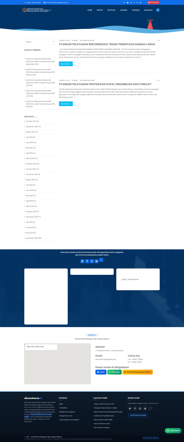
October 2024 (31, 121)
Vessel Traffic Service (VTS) (104, 404)
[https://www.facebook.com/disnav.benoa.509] (134, 2)
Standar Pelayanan (87, 40)
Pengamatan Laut (65, 416)
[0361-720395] (124, 2)
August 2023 (30, 180)
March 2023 (30, 206)
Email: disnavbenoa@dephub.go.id (57, 3)
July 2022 (29, 222)
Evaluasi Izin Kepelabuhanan (104, 416)
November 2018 (31, 238)
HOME (90, 10)
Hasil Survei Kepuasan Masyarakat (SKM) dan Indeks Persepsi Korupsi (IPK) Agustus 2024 (40, 72)
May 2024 (29, 148)
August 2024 (30, 132)
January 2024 (31, 169)
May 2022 (29, 233)
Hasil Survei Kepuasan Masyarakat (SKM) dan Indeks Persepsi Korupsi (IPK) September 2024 (40, 61)
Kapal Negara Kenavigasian (69, 420)
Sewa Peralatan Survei (102, 424)
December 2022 (32, 217)
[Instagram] (92, 261)
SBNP (61, 404)
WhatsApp (115, 372)
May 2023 (29, 196)
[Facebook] (87, 261)
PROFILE (100, 10)
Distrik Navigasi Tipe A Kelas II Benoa (48, 437)
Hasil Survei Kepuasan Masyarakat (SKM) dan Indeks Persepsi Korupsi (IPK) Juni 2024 (40, 93)
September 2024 (32, 127)
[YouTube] (96, 261)
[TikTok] (101, 260)
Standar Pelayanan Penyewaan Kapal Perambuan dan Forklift (105, 84)
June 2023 (30, 190)
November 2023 (32, 174)
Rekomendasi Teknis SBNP (103, 420)
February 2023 (31, 211)
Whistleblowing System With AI (139, 372)
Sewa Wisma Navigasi (102, 428)
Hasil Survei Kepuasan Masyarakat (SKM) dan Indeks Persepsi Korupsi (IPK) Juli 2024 (40, 82)
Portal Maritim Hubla (138, 415)
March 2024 (30, 158)
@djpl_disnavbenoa (130, 279)
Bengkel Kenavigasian (67, 412)
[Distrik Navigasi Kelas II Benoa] (24, 10)
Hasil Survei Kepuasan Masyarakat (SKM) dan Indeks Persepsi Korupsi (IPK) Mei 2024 (40, 104)
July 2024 (29, 137)
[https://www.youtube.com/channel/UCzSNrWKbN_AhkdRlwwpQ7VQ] (140, 2)
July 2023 (29, 185)
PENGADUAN (154, 2)
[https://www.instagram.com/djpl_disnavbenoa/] (137, 2)
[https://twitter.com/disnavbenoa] (130, 2)
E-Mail (102, 372)
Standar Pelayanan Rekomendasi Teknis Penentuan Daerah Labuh (107, 44)
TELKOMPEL (63, 408)
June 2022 (30, 227)
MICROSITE (148, 10)
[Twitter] (82, 261)
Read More (65, 64)
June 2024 (30, 142)
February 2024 (31, 164)
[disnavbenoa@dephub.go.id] (127, 2)
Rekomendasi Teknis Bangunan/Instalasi (108, 412)
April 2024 (29, 153)
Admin (75, 40)
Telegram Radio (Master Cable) (105, 408)
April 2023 (29, 201)
